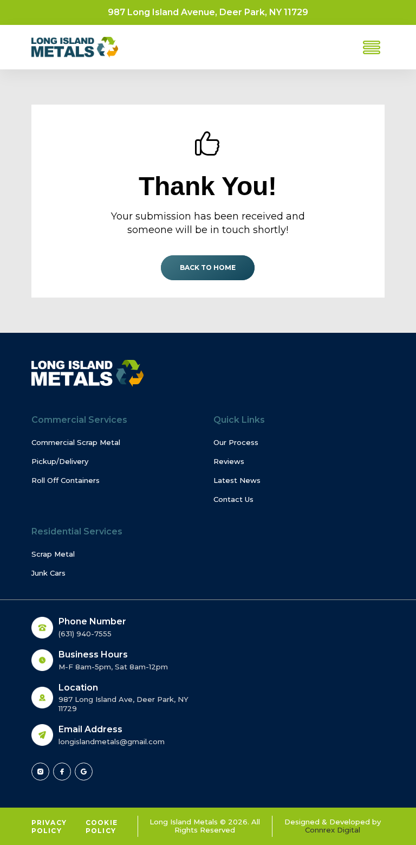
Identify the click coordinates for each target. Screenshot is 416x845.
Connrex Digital (332, 829)
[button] (372, 47)
